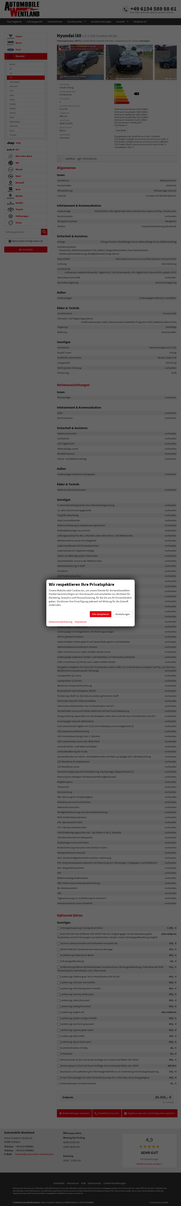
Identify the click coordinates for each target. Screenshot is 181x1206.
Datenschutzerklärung (60, 621)
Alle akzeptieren (100, 614)
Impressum (81, 621)
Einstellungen (122, 614)
